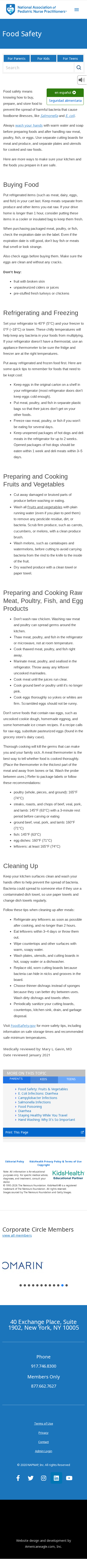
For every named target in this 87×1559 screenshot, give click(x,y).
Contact (43, 1442)
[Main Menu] (76, 10)
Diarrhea (24, 1111)
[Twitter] (31, 1478)
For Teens (70, 58)
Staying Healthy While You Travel (42, 1115)
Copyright (43, 1165)
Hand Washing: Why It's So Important (46, 1119)
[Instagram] (43, 1478)
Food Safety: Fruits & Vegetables (43, 1089)
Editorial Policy (14, 1161)
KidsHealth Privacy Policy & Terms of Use (55, 1161)
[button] (17, 1235)
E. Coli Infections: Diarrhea (38, 1093)
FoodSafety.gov (23, 1025)
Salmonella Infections (34, 1102)
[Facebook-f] (18, 1478)
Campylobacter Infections (37, 1098)
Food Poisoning (30, 1106)
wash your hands (29, 125)
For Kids (43, 58)
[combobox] (42, 67)
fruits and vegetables (44, 507)
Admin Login (43, 1451)
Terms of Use (43, 1423)
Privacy (43, 1433)
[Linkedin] (56, 1478)
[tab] (71, 1079)
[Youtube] (69, 1478)
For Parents (17, 58)
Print (9, 1132)
